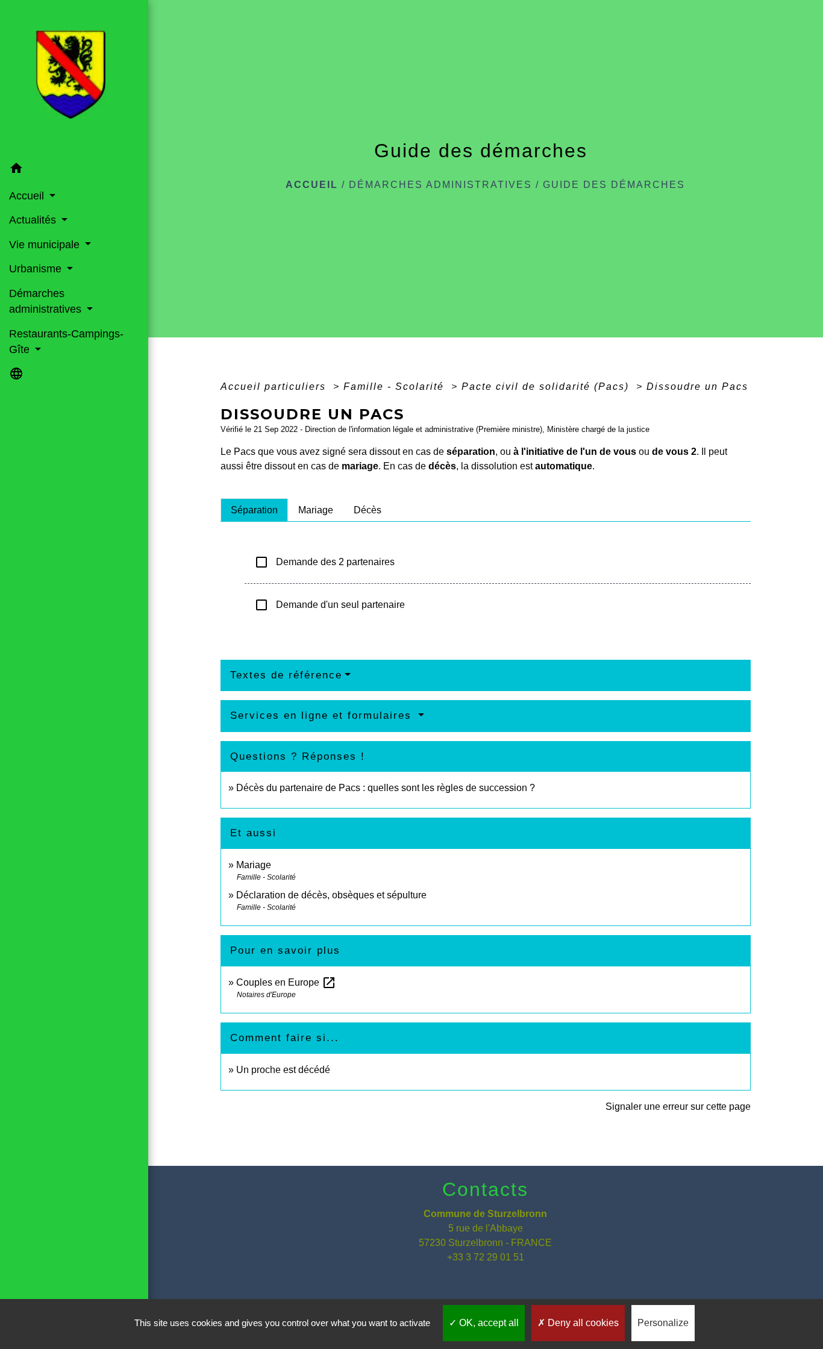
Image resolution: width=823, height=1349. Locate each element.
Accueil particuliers (275, 386)
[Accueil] (74, 78)
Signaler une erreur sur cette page (678, 1106)
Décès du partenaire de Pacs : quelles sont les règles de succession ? (385, 788)
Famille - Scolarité (395, 386)
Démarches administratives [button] (46, 301)
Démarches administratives (440, 185)
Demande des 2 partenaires (324, 562)
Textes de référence (286, 675)
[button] (74, 170)
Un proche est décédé (283, 1070)
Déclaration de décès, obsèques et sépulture (331, 895)
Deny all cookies (582, 1323)
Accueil (312, 185)
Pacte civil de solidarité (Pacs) (547, 386)
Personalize (663, 1323)
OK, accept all (488, 1323)
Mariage (253, 865)
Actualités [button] (34, 220)
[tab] (254, 509)
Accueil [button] (28, 196)
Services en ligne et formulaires (323, 715)
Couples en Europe (286, 982)
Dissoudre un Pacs (697, 386)
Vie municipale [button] (46, 245)
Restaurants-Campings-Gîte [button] (66, 341)
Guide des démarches (614, 185)
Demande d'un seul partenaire (329, 605)
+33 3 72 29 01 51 (485, 1257)
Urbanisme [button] (36, 269)
